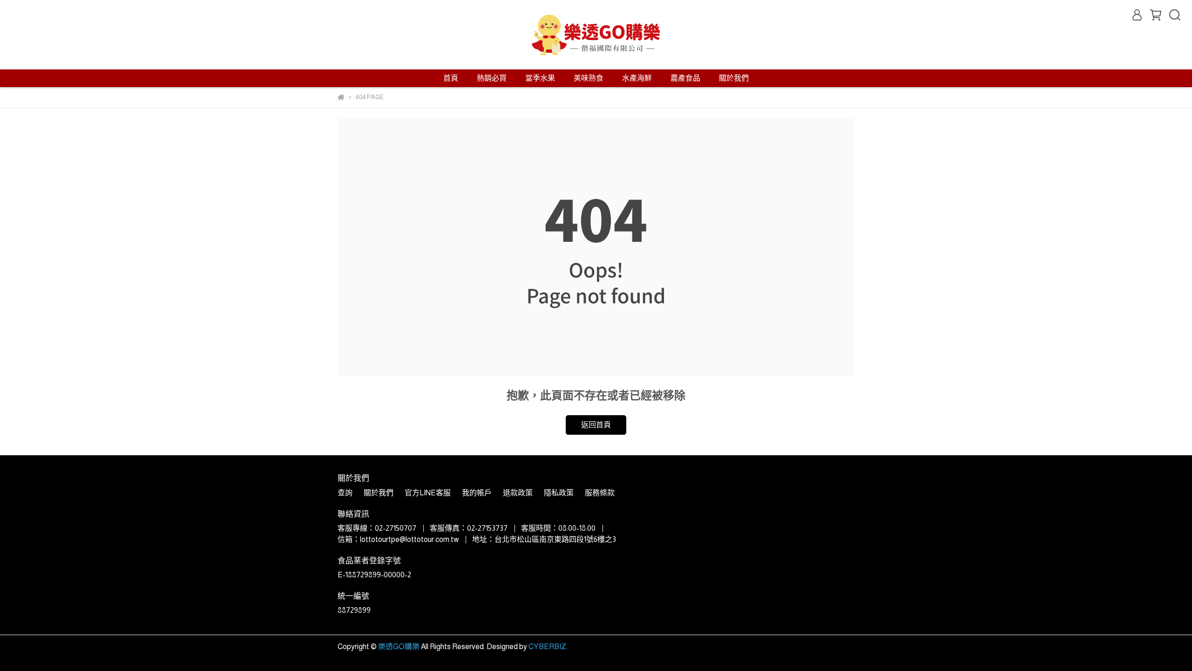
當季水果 (540, 78)
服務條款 (600, 493)
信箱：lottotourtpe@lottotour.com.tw (398, 539)
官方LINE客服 (428, 493)
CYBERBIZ (547, 646)
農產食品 (685, 78)
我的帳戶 (477, 493)
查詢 (345, 493)
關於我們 (734, 78)
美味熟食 (588, 78)
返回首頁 (596, 425)
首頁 (450, 78)
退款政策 (518, 493)
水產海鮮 (637, 78)
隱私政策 (559, 493)
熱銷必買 (492, 78)
